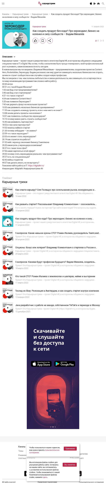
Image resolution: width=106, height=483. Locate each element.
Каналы (5, 14)
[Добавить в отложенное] (43, 41)
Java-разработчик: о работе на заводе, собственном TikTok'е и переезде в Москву (57, 305)
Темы (20, 451)
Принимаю (70, 448)
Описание (7, 56)
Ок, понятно (69, 465)
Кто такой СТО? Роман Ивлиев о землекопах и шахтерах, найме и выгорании (55, 276)
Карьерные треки (21, 14)
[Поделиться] (50, 41)
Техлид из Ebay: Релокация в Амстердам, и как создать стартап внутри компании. (57, 290)
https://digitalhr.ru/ (36, 166)
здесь (45, 477)
